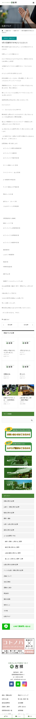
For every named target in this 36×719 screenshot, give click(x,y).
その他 (6, 610)
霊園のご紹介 (8, 587)
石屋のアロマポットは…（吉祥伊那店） (9, 399)
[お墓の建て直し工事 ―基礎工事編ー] (26, 390)
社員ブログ (12, 38)
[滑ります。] (26, 366)
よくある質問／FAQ (9, 535)
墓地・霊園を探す (7, 695)
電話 (6, 716)
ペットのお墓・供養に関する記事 (13, 570)
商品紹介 (6, 593)
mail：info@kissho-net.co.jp (18, 679)
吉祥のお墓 (5, 699)
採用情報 (20, 710)
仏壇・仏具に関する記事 (11, 524)
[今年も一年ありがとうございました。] (10, 342)
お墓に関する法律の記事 (11, 564)
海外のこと (7, 605)
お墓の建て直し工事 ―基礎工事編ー (25, 399)
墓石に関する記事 (9, 530)
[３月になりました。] (26, 342)
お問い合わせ (22, 706)
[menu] (33, 2)
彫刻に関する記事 (9, 512)
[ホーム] (2, 31)
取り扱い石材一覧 (23, 699)
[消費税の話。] (10, 366)
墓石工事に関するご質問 (12, 547)
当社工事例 (22, 403)
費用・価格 (7, 518)
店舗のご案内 (6, 706)
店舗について (7, 403)
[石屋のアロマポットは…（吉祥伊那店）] (10, 390)
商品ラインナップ (23, 695)
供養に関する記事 (9, 501)
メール (19, 716)
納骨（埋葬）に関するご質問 (13, 541)
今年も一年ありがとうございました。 (9, 351)
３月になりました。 (25, 350)
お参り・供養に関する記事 (11, 507)
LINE (30, 716)
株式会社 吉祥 (18, 672)
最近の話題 (7, 599)
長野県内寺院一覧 (7, 710)
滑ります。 (23, 374)
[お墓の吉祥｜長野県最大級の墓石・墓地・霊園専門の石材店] (9, 3)
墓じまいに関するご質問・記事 (14, 559)
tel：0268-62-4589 (18, 677)
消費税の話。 (7, 374)
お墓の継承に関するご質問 (12, 553)
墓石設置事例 (6, 703)
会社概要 (20, 703)
